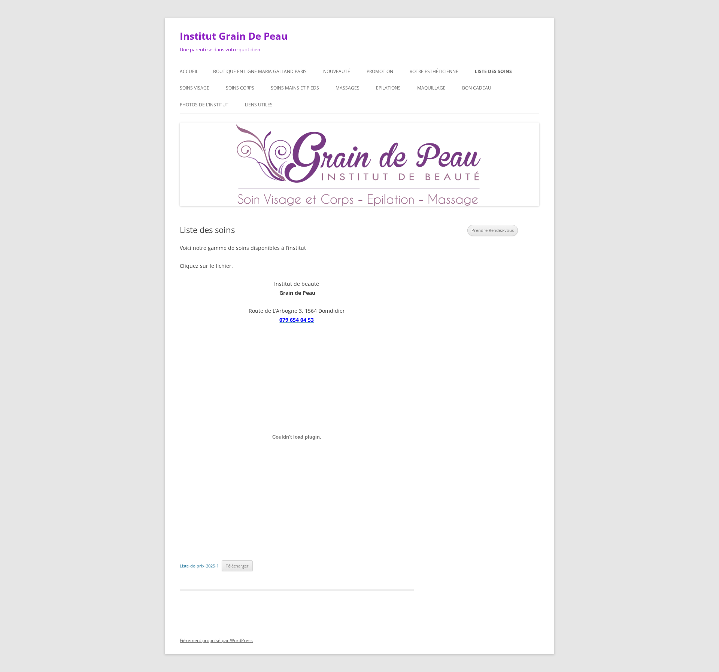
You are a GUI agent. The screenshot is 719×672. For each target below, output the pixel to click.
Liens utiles (259, 105)
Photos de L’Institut (204, 105)
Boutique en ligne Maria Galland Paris (260, 71)
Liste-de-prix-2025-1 (199, 566)
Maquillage (431, 88)
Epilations (388, 88)
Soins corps (240, 88)
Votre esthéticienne (434, 71)
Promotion (380, 71)
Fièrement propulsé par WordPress (216, 640)
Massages (348, 88)
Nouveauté (336, 71)
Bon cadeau (476, 88)
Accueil (189, 71)
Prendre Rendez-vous (492, 230)
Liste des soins (493, 71)
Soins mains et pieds (295, 88)
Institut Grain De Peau (234, 36)
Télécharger (237, 566)
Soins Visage (194, 88)
